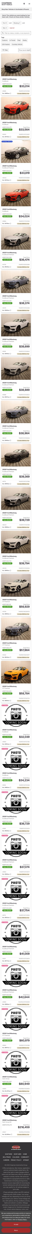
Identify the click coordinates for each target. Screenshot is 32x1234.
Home (25, 1154)
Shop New (8, 1154)
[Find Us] (24, 3)
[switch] (29, 3)
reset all (12, 28)
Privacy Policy (16, 1160)
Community (25, 1157)
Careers (6, 1160)
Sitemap (26, 1160)
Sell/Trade (7, 1157)
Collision (15, 1157)
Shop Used (17, 1154)
